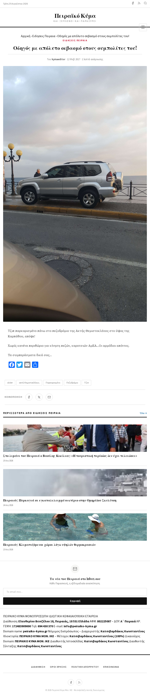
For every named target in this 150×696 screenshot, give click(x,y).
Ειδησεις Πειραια (43, 36)
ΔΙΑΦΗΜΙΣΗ (38, 667)
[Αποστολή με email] (49, 397)
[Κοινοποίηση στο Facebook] (28, 397)
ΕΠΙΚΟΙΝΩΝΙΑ (111, 667)
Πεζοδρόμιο (72, 382)
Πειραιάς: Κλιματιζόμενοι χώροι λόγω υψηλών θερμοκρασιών (49, 544)
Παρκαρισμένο (53, 382)
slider (10, 382)
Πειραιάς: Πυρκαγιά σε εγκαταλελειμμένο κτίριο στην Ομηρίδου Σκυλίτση (59, 500)
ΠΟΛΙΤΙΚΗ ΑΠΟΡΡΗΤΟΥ (85, 667)
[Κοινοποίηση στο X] (39, 397)
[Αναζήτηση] (145, 4)
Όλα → (143, 413)
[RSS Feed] (139, 4)
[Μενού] (143, 27)
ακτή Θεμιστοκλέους (29, 382)
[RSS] (79, 682)
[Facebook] (132, 4)
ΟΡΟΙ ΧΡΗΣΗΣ (58, 667)
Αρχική (25, 36)
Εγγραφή (75, 601)
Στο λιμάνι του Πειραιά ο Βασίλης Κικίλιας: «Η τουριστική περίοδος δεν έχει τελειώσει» (70, 456)
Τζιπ (86, 382)
